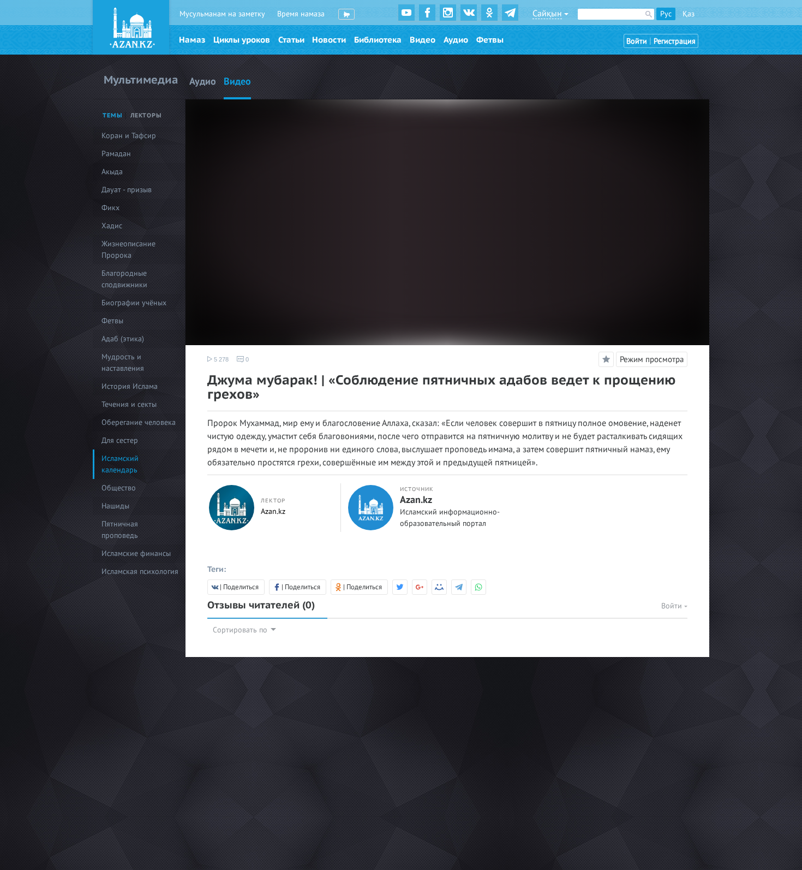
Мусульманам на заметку (222, 14)
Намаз (192, 40)
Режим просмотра (652, 359)
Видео (422, 40)
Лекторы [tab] (146, 115)
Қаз (689, 14)
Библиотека (378, 40)
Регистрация (675, 41)
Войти (636, 41)
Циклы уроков (241, 40)
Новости (329, 40)
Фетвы (490, 40)
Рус (666, 14)
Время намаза (301, 14)
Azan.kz (273, 511)
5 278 (220, 359)
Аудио (456, 40)
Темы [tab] (113, 115)
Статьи (291, 40)
